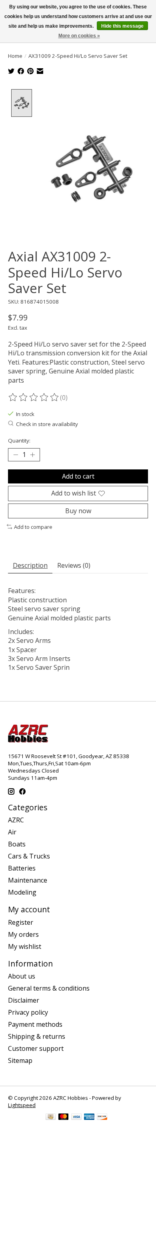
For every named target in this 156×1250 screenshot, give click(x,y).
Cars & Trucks (29, 856)
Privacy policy (28, 1012)
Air (12, 832)
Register (20, 922)
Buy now (78, 510)
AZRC (16, 820)
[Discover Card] (102, 1117)
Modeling (22, 892)
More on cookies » (79, 36)
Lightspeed (22, 1105)
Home (15, 55)
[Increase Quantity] (32, 455)
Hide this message (122, 26)
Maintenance (27, 880)
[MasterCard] (63, 1117)
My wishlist (24, 946)
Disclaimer (23, 1000)
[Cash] (51, 1117)
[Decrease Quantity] (15, 455)
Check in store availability (47, 424)
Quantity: (19, 440)
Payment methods (35, 1024)
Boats (17, 844)
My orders (23, 934)
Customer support (36, 1048)
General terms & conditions (49, 988)
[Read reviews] (34, 397)
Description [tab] (30, 565)
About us (21, 976)
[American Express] (89, 1117)
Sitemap (20, 1060)
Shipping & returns (36, 1036)
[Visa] (76, 1117)
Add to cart (78, 476)
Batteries (22, 868)
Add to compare (33, 526)
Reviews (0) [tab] (73, 565)
